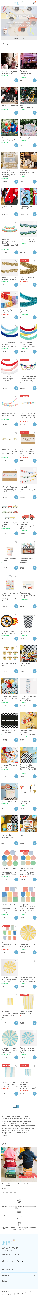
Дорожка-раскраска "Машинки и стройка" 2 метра (28, 698)
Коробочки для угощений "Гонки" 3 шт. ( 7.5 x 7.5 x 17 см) (28, 732)
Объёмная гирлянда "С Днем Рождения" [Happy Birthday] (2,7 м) (28, 380)
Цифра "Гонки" (7, 207)
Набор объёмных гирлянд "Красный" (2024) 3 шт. (9, 379)
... (32, 23)
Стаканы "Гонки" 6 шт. (27, 632)
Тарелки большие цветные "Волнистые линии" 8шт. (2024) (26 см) (9, 871)
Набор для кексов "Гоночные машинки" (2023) (27, 560)
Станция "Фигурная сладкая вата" (9, 72)
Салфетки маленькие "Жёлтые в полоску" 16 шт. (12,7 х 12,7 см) (9, 1015)
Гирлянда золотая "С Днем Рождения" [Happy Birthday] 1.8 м (9, 452)
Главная (30, 20)
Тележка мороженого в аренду (25, 73)
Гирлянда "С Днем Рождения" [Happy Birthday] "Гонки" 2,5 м (28, 768)
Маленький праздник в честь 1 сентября (14, 1184)
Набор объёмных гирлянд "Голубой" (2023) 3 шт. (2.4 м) (9, 344)
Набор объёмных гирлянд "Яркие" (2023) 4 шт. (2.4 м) (27, 344)
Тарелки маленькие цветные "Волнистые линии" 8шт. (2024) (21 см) (28, 871)
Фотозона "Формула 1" (9, 106)
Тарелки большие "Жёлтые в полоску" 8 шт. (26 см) (28, 945)
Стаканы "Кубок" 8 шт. (8, 665)
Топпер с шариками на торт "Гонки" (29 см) (9, 698)
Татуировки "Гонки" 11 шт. (28, 835)
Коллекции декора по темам (17, 23)
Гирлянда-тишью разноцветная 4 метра (8, 415)
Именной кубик (26, 138)
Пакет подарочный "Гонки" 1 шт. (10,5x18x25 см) (9, 836)
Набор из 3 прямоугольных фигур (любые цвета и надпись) (9, 173)
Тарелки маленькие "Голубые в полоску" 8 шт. (28, 1050)
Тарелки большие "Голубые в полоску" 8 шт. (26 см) (9, 1050)
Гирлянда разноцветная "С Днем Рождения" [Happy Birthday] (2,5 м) (9, 243)
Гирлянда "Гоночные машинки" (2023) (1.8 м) (28, 489)
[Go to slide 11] (15, 1192)
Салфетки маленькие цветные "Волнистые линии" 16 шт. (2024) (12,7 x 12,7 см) (28, 908)
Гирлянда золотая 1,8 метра (27, 278)
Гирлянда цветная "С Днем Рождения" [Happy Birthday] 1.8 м (28, 416)
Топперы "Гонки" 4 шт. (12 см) (27, 802)
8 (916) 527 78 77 (9, 1248)
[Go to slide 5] (7, 1192)
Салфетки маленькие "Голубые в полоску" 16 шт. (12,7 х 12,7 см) (28, 1085)
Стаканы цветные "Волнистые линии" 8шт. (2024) (9, 945)
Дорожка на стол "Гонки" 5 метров (8, 731)
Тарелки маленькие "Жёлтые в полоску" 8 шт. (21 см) (9, 979)
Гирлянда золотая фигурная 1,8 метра (9, 278)
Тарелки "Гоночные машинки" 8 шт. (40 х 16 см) (9, 524)
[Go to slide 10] (14, 1192)
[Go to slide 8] (11, 1192)
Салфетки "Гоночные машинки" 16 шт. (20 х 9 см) (28, 525)
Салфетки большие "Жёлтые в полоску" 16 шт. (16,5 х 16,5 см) (28, 979)
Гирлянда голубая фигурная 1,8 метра (27, 240)
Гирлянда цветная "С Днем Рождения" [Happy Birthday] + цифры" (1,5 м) (9, 489)
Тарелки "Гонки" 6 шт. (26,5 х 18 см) (8, 632)
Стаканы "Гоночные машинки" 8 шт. (9, 559)
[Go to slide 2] (3, 1192)
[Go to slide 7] (10, 1192)
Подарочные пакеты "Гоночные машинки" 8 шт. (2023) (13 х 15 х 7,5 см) (9, 597)
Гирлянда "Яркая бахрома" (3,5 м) (8, 311)
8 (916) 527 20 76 (10, 1254)
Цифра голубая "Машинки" (26, 208)
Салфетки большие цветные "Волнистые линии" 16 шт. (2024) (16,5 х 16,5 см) (9, 908)
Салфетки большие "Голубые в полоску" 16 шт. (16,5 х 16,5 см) (9, 1084)
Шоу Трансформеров (26, 106)
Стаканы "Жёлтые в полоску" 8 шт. (28, 1013)
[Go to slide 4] (6, 1192)
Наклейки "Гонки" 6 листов (9, 766)
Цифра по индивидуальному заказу (27, 172)
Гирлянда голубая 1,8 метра (27, 311)
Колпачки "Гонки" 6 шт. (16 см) (27, 665)
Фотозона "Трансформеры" (8, 139)
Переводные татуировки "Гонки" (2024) (27, 595)
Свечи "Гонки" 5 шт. (9, 801)
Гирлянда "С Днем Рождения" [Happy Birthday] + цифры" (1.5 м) (27, 452)
